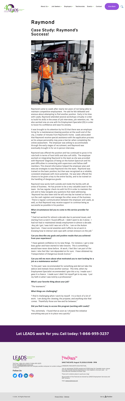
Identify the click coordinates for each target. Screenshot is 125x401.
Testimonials (80, 6)
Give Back (111, 6)
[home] (14, 12)
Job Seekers (55, 6)
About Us (44, 6)
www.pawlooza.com (71, 381)
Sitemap (66, 397)
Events (89, 6)
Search (122, 6)
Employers (68, 6)
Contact (99, 6)
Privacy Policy (59, 397)
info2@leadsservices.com (25, 365)
